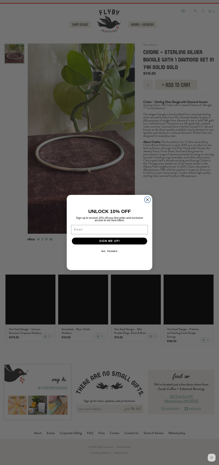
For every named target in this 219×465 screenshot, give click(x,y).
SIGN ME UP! (109, 241)
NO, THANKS (109, 251)
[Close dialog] (147, 200)
